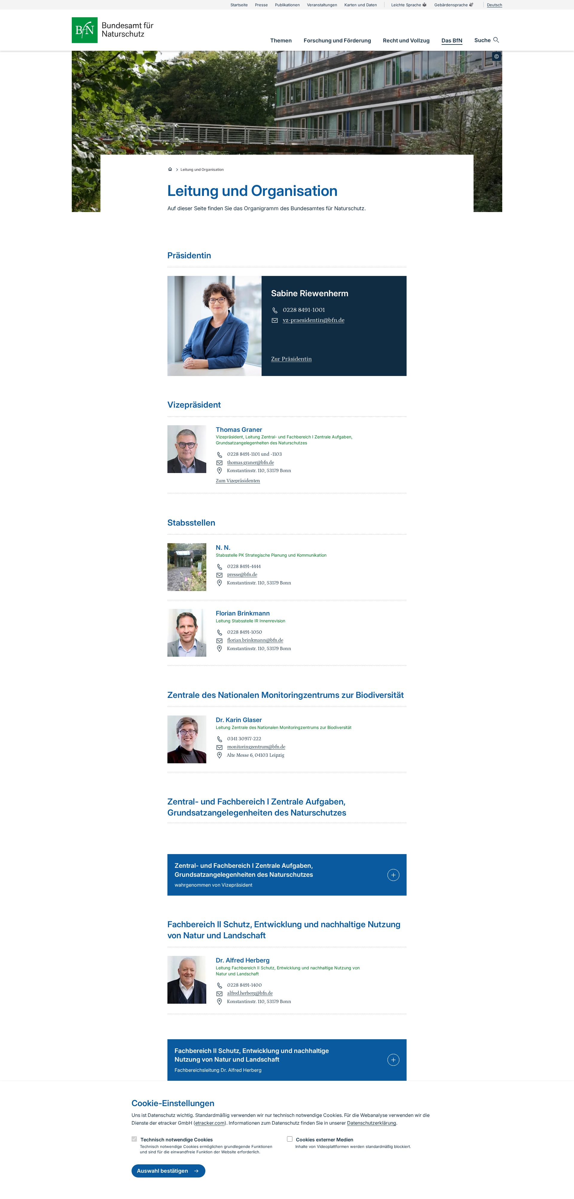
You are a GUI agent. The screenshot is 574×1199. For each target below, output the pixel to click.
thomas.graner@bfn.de (250, 462)
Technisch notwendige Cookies (177, 1140)
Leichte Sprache (406, 4)
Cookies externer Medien (324, 1140)
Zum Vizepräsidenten (238, 480)
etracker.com (210, 1123)
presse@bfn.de (242, 574)
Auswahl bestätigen (162, 1171)
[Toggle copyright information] (496, 56)
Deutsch (494, 4)
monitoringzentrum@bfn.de (256, 747)
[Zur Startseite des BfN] (122, 30)
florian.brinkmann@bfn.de (255, 640)
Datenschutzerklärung (371, 1123)
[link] (281, 40)
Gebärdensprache (451, 4)
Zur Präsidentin (291, 359)
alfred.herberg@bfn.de (250, 993)
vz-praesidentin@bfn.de (313, 320)
